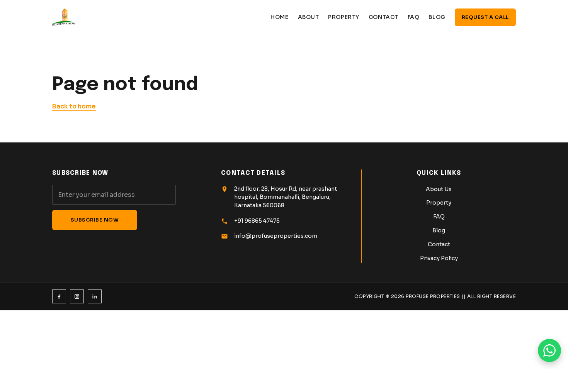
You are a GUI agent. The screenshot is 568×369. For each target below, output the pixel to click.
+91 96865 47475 (257, 220)
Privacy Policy (439, 258)
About (308, 17)
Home (279, 17)
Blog (437, 17)
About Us (439, 189)
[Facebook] (59, 296)
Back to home (74, 106)
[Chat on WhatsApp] (549, 350)
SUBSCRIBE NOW (95, 220)
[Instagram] (77, 296)
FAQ (414, 17)
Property (343, 17)
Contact (383, 17)
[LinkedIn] (95, 296)
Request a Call (485, 17)
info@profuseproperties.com (275, 235)
